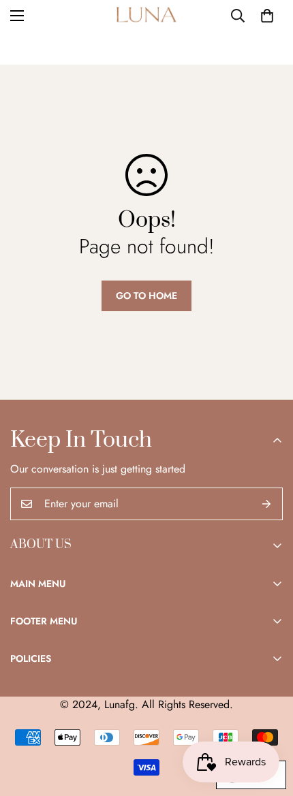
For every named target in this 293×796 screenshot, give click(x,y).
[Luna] (146, 16)
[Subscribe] (266, 504)
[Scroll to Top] (268, 723)
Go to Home (146, 295)
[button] (267, 15)
